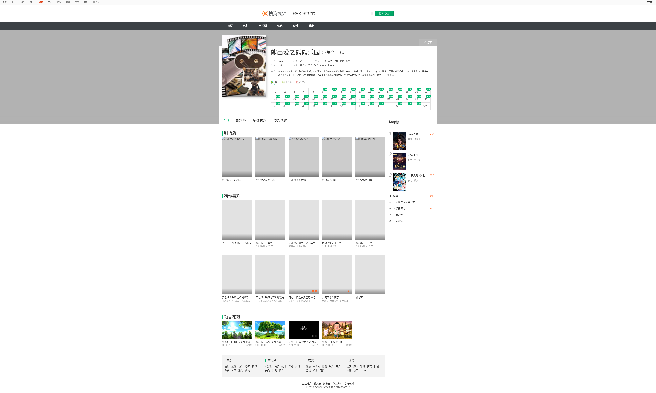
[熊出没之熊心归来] (237, 157)
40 (322, 106)
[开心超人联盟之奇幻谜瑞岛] (270, 274)
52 (416, 106)
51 (407, 106)
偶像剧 (268, 366)
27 (360, 98)
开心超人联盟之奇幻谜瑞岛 (270, 297)
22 (313, 98)
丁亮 (280, 65)
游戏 (308, 370)
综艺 (280, 25)
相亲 (315, 370)
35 (275, 106)
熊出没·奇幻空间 (297, 179)
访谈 (324, 366)
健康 (311, 25)
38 (303, 106)
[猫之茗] (370, 274)
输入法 (317, 383)
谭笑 (310, 65)
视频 (41, 2)
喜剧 (227, 366)
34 (425, 98)
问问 (77, 2)
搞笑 (336, 61)
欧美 (227, 370)
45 (369, 106)
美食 (338, 366)
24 (331, 98)
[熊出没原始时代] (370, 157)
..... (388, 106)
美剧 (267, 370)
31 (397, 98)
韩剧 (274, 370)
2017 (280, 61)
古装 (277, 366)
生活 (331, 366)
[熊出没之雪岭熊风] (270, 157)
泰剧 (297, 366)
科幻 (254, 366)
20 (294, 98)
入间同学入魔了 (330, 297)
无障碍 (650, 2)
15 (407, 91)
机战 (376, 366)
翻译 (68, 2)
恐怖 (247, 366)
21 (303, 98)
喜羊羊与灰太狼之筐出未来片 (237, 242)
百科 (86, 2)
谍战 (290, 366)
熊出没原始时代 (364, 179)
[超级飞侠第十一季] (337, 220)
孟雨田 (331, 65)
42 (341, 106)
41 (331, 106)
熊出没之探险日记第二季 (302, 242)
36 (284, 106)
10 (360, 91)
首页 (230, 25)
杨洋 (281, 370)
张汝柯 (303, 65)
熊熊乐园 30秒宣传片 (333, 341)
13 (388, 91)
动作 (240, 366)
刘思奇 (323, 65)
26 (350, 98)
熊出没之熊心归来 (231, 179)
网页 (5, 2)
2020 (363, 370)
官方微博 (349, 383)
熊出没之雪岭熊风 (265, 179)
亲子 (330, 61)
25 (341, 98)
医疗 (50, 2)
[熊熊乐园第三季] (370, 220)
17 (425, 91)
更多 (389, 75)
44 (360, 106)
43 (350, 106)
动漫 (295, 25)
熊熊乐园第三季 (364, 242)
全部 (426, 106)
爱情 (233, 366)
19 (284, 98)
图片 (32, 2)
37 (294, 106)
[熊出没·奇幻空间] (304, 157)
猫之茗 (359, 297)
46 (378, 106)
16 (416, 91)
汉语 (59, 2)
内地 (302, 61)
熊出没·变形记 (329, 179)
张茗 (316, 65)
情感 (308, 366)
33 (416, 98)
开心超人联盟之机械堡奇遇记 (237, 297)
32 (407, 98)
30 (388, 98)
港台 (240, 370)
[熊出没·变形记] (337, 157)
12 (378, 91)
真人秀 (316, 366)
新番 (362, 366)
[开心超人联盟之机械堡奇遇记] (237, 274)
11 (369, 91)
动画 (324, 61)
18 (275, 98)
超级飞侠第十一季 (331, 242)
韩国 (233, 370)
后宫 (349, 366)
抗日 (283, 366)
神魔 (349, 370)
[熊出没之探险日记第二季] (304, 220)
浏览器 (326, 383)
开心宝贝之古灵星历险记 (302, 297)
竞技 (322, 370)
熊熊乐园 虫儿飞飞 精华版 (236, 341)
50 (397, 106)
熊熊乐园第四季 (264, 242)
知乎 (23, 2)
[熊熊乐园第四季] (270, 220)
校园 (355, 370)
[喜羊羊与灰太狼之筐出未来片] (237, 220)
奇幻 (342, 61)
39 (313, 106)
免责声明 (337, 383)
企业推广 (307, 383)
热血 (355, 366)
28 (369, 98)
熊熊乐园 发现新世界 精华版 (304, 341)
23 (322, 98)
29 (378, 98)
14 (397, 91)
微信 (14, 2)
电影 (245, 25)
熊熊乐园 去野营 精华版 (268, 341)
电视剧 (263, 25)
